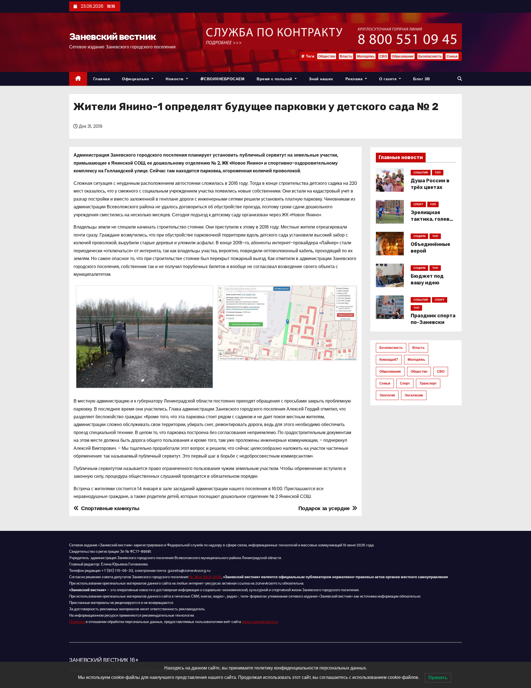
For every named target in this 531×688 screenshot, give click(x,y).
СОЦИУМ (419, 236)
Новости (175, 79)
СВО (383, 56)
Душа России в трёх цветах (430, 184)
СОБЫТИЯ (420, 172)
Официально (136, 79)
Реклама (354, 79)
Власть (346, 56)
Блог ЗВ (421, 79)
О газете (388, 79)
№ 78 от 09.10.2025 (205, 577)
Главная (101, 79)
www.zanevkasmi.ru (260, 621)
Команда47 (388, 359)
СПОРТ (418, 204)
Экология (387, 395)
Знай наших (321, 79)
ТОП (438, 172)
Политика (77, 621)
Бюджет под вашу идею (427, 279)
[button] (459, 79)
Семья (452, 56)
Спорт (405, 383)
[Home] (78, 79)
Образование (402, 56)
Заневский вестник (112, 36)
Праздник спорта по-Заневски (433, 319)
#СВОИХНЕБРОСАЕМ (222, 79)
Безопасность (430, 56)
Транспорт (428, 383)
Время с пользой (275, 79)
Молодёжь (365, 56)
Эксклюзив (414, 395)
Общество (326, 56)
